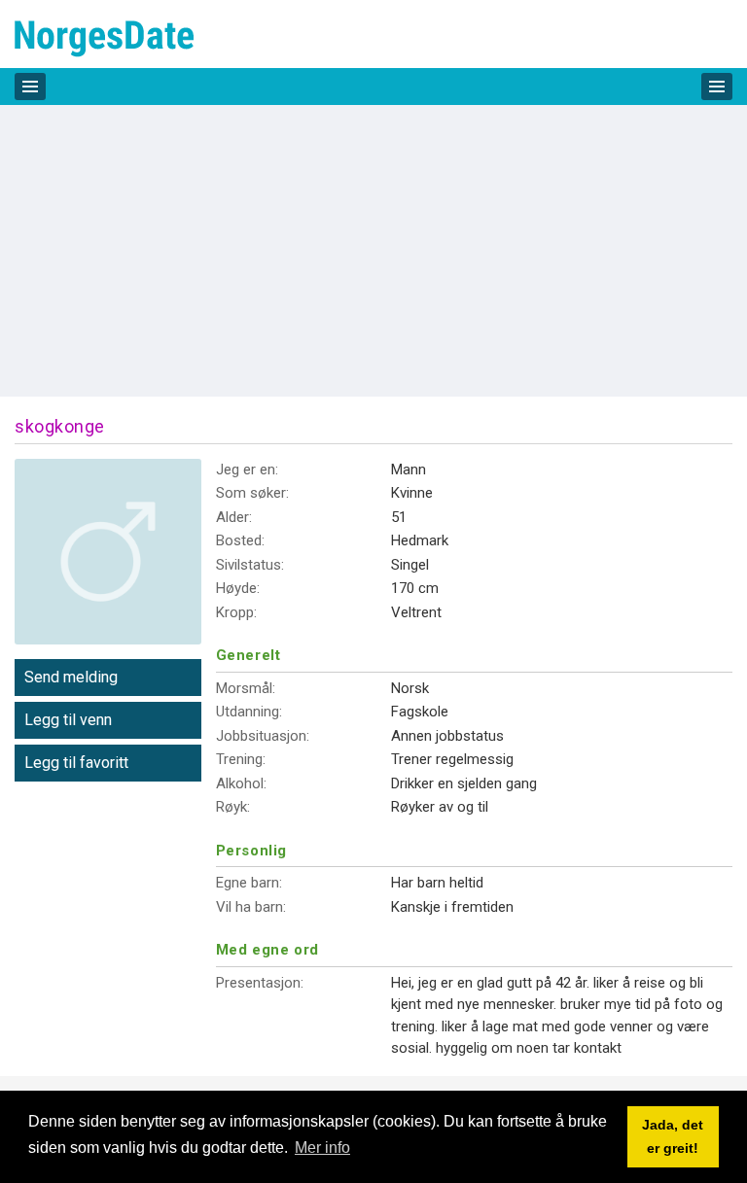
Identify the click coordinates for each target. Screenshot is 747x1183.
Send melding (71, 677)
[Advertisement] (373, 251)
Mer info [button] (322, 1147)
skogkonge (60, 426)
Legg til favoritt (76, 762)
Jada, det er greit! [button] (672, 1136)
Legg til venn (68, 720)
